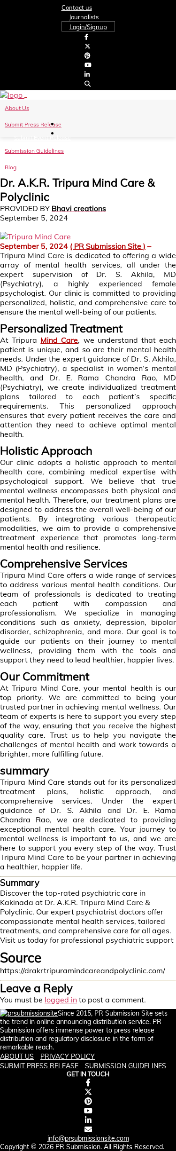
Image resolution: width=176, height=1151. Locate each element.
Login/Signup (88, 27)
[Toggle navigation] (25, 97)
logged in (61, 999)
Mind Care (59, 340)
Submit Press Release (33, 124)
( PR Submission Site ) (107, 246)
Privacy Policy (67, 1056)
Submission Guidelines (34, 150)
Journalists (84, 17)
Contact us (76, 7)
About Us (17, 107)
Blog (10, 167)
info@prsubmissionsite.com (88, 1138)
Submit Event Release (42, 137)
